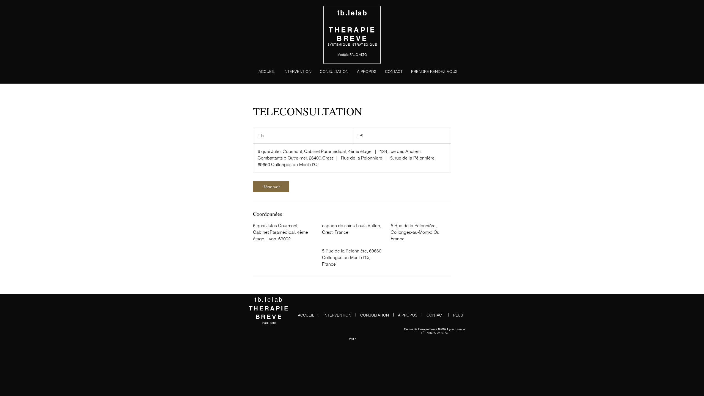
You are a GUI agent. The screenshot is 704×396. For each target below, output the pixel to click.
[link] (271, 186)
